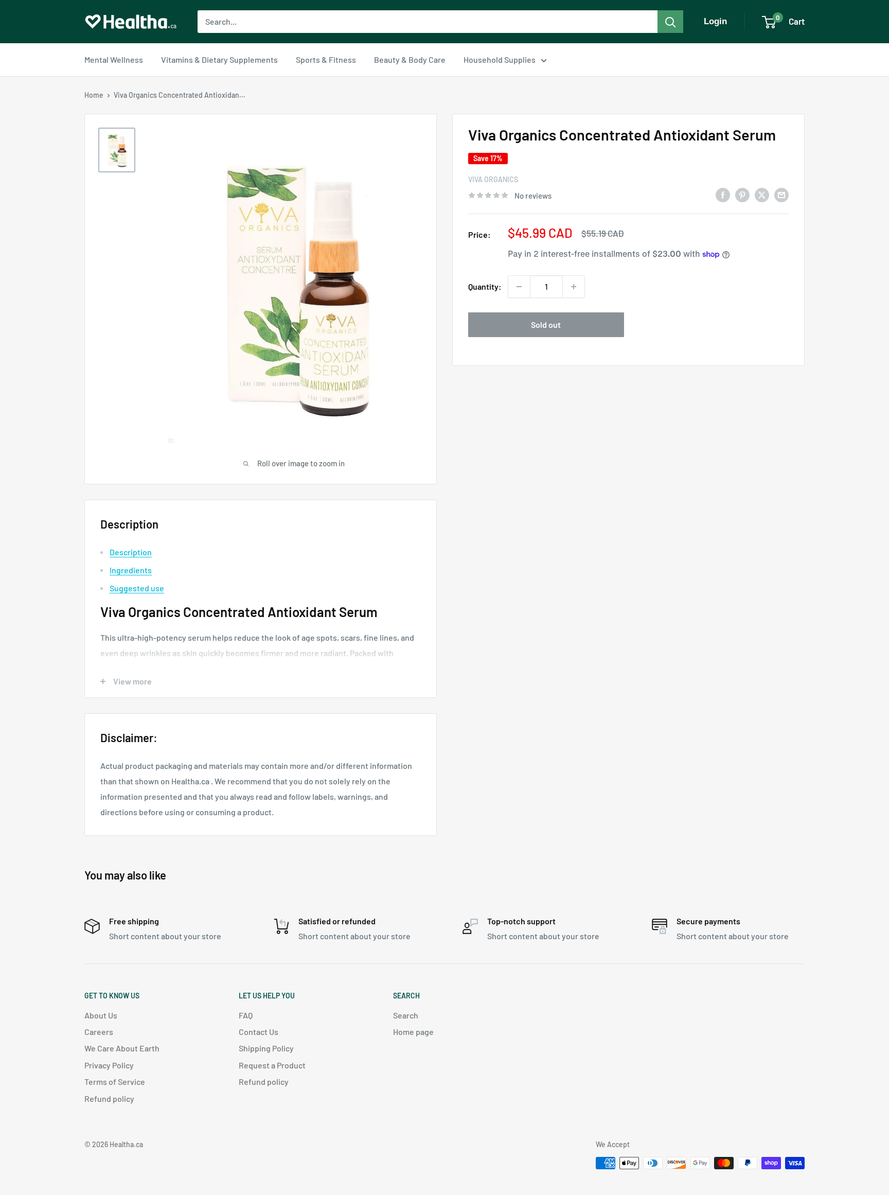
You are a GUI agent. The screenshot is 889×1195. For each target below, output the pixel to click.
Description (131, 552)
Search (405, 1015)
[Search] (670, 21)
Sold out (546, 324)
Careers (98, 1031)
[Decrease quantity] (519, 286)
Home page (413, 1031)
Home (93, 95)
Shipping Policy (266, 1048)
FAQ (246, 1015)
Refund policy (109, 1098)
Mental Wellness (113, 59)
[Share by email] (781, 194)
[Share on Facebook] (723, 194)
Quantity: (485, 286)
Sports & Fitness (326, 59)
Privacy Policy (109, 1065)
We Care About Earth (121, 1048)
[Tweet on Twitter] (762, 194)
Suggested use (137, 588)
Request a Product (272, 1065)
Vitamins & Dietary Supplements (219, 59)
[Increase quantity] (573, 286)
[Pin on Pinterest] (742, 194)
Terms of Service (114, 1081)
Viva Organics (493, 179)
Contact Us (258, 1031)
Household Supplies (500, 59)
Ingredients (131, 570)
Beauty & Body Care (410, 59)
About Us (100, 1015)
